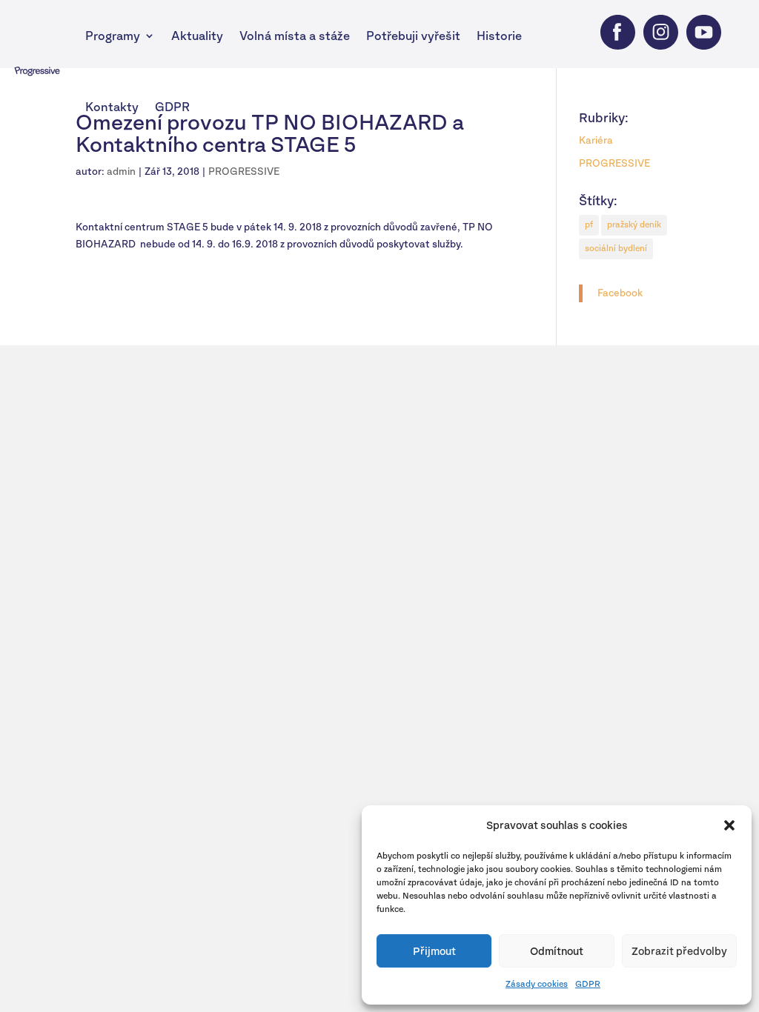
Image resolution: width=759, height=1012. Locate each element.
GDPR (587, 984)
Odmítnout (556, 950)
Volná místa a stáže (294, 35)
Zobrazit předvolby (679, 950)
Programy (112, 35)
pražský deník (634, 224)
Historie (499, 35)
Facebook (620, 293)
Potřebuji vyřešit (413, 35)
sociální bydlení (616, 248)
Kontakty (112, 106)
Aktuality (197, 35)
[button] (729, 825)
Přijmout (434, 950)
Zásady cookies (537, 984)
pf (589, 224)
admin (121, 171)
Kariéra (596, 140)
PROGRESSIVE (243, 171)
